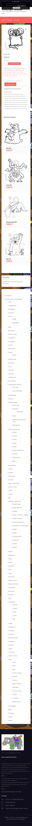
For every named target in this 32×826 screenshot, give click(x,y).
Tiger (13, 619)
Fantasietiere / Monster (15, 384)
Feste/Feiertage (12, 402)
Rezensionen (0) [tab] (10, 84)
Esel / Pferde (12, 381)
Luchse (14, 615)
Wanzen (14, 547)
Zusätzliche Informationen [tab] (13, 81)
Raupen (14, 533)
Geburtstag (15, 405)
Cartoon (22, 70)
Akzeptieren (16, 8)
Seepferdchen (16, 457)
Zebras (10, 717)
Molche (14, 355)
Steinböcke (11, 641)
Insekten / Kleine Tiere (14, 501)
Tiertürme (11, 652)
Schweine (11, 634)
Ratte (17, 74)
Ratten (21, 74)
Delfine (14, 432)
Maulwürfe (11, 576)
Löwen (14, 612)
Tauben (14, 694)
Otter (9, 598)
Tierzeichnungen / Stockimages (13, 299)
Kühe (9, 569)
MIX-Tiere (15, 387)
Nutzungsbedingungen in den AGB (11, 791)
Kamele (10, 551)
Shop (13, 780)
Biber (9, 327)
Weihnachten (16, 425)
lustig (21, 72)
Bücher (6, 292)
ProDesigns (22, 819)
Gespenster (20, 411)
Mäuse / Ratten (12, 580)
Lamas (10, 573)
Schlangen (11, 630)
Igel (9, 497)
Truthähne (15, 698)
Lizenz (17, 72)
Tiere (10, 75)
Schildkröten (12, 627)
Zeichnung (14, 75)
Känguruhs (11, 555)
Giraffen (10, 472)
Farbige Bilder (12, 395)
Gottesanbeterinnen (18, 522)
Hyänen (10, 494)
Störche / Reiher (17, 691)
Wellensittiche (16, 701)
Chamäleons (11, 338)
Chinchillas (11, 341)
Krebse (14, 443)
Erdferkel (11, 373)
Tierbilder (6, 75)
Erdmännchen (12, 377)
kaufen (10, 72)
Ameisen (14, 511)
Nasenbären (15, 322)
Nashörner (11, 591)
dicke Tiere (11, 348)
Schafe (10, 623)
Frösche (14, 436)
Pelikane (14, 676)
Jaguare (14, 608)
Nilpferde (11, 594)
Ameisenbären (12, 305)
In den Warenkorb (14, 63)
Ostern (14, 416)
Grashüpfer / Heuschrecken (20, 525)
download (6, 72)
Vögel (9, 659)
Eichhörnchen (12, 359)
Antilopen (11, 313)
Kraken (14, 439)
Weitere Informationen (21, 5)
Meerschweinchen (13, 584)
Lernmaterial (7, 295)
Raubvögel (15, 687)
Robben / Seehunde (18, 450)
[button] (25, 29)
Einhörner (11, 363)
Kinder (14, 72)
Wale (13, 461)
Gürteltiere (11, 476)
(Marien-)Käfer (16, 504)
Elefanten (11, 370)
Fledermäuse (12, 465)
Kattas (10, 559)
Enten (14, 662)
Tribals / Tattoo (12, 656)
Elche (9, 366)
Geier (13, 669)
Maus (10, 74)
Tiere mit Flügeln (17, 391)
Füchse (10, 469)
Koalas (14, 319)
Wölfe (9, 709)
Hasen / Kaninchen (13, 483)
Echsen (10, 352)
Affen (9, 302)
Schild (25, 74)
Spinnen (14, 543)
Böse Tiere (11, 330)
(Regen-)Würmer (17, 507)
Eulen (14, 665)
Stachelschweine (13, 638)
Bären (10, 316)
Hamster (10, 480)
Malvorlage (6, 74)
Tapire (10, 648)
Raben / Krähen (16, 683)
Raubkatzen (11, 602)
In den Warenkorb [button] (16, 135)
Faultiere (10, 399)
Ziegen (10, 720)
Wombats (11, 713)
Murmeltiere (11, 587)
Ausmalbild (17, 70)
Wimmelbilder (12, 706)
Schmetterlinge (16, 536)
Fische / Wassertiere (14, 429)
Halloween (15, 409)
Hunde (10, 490)
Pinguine (14, 680)
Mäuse (14, 74)
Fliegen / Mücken (17, 518)
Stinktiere (11, 645)
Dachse (10, 345)
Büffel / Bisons (12, 334)
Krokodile (11, 566)
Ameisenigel (11, 309)
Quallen (14, 446)
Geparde (14, 604)
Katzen (10, 562)
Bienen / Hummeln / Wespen (20, 515)
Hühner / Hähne (17, 673)
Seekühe (14, 454)
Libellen (14, 529)
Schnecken (15, 540)
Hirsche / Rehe (12, 487)
